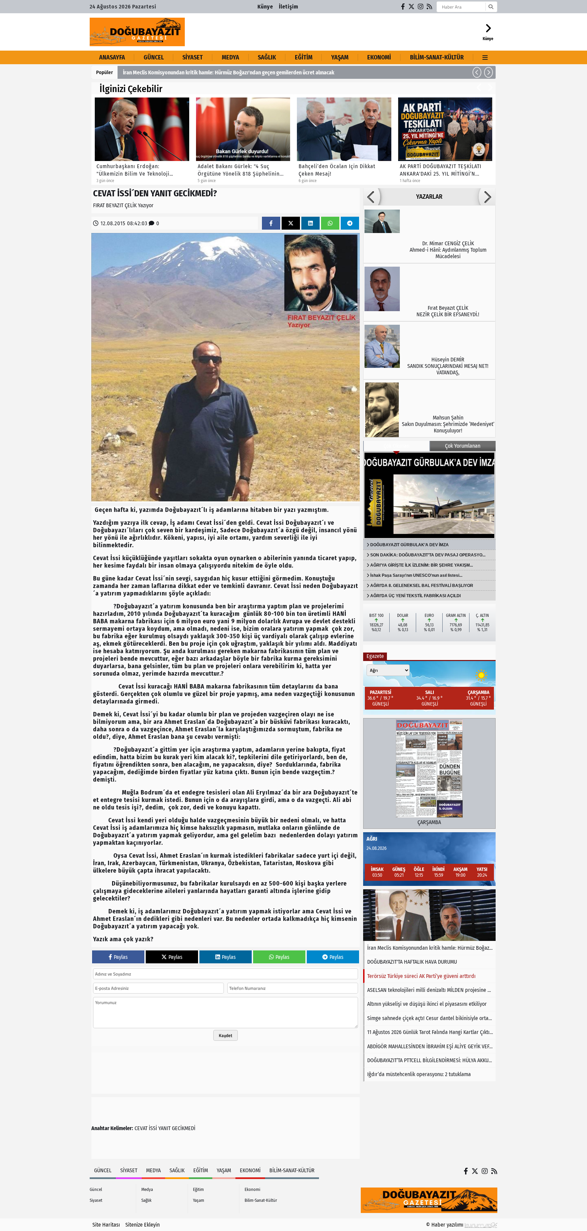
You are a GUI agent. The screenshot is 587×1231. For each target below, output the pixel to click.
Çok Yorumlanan (462, 446)
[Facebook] (403, 6)
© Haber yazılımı (445, 1224)
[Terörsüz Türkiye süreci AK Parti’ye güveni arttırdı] (429, 915)
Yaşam (340, 57)
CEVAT (141, 1128)
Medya (230, 57)
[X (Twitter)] (411, 6)
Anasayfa (112, 57)
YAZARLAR (429, 196)
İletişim (288, 6)
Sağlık (267, 57)
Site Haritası (106, 1224)
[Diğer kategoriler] (485, 57)
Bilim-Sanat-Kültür (437, 57)
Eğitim (304, 57)
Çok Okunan (396, 446)
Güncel (154, 57)
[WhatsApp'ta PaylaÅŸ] (330, 223)
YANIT (164, 1128)
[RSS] (429, 6)
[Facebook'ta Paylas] (271, 223)
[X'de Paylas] (291, 223)
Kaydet (225, 1035)
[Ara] (490, 7)
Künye (265, 6)
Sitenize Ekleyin (142, 1224)
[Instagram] (420, 6)
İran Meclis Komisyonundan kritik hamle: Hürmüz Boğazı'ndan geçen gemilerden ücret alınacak (228, 72)
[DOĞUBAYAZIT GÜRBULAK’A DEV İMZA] (429, 495)
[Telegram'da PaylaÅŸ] (350, 223)
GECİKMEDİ (183, 1128)
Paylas (121, 957)
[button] (477, 72)
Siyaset (192, 57)
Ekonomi (379, 57)
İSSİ (153, 1128)
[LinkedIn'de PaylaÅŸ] (310, 223)
